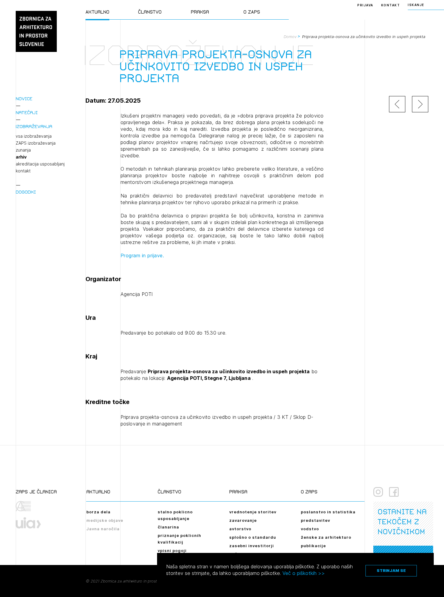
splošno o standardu (252, 537)
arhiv (21, 157)
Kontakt (390, 5)
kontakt (23, 171)
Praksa (200, 12)
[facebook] (394, 492)
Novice (24, 98)
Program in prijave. (142, 255)
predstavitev (315, 520)
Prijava (365, 5)
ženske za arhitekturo (326, 537)
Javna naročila (103, 528)
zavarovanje (243, 520)
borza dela (98, 512)
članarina (168, 527)
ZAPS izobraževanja (36, 143)
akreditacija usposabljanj (40, 164)
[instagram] (378, 492)
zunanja (23, 150)
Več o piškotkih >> (303, 573)
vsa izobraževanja (34, 136)
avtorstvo (240, 528)
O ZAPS (251, 12)
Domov (290, 36)
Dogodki (26, 191)
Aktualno (97, 12)
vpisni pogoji (172, 550)
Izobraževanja (34, 126)
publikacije (313, 545)
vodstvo (310, 528)
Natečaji (27, 112)
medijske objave (104, 520)
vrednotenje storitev (252, 512)
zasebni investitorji (251, 545)
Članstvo (150, 12)
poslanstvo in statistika (328, 512)
